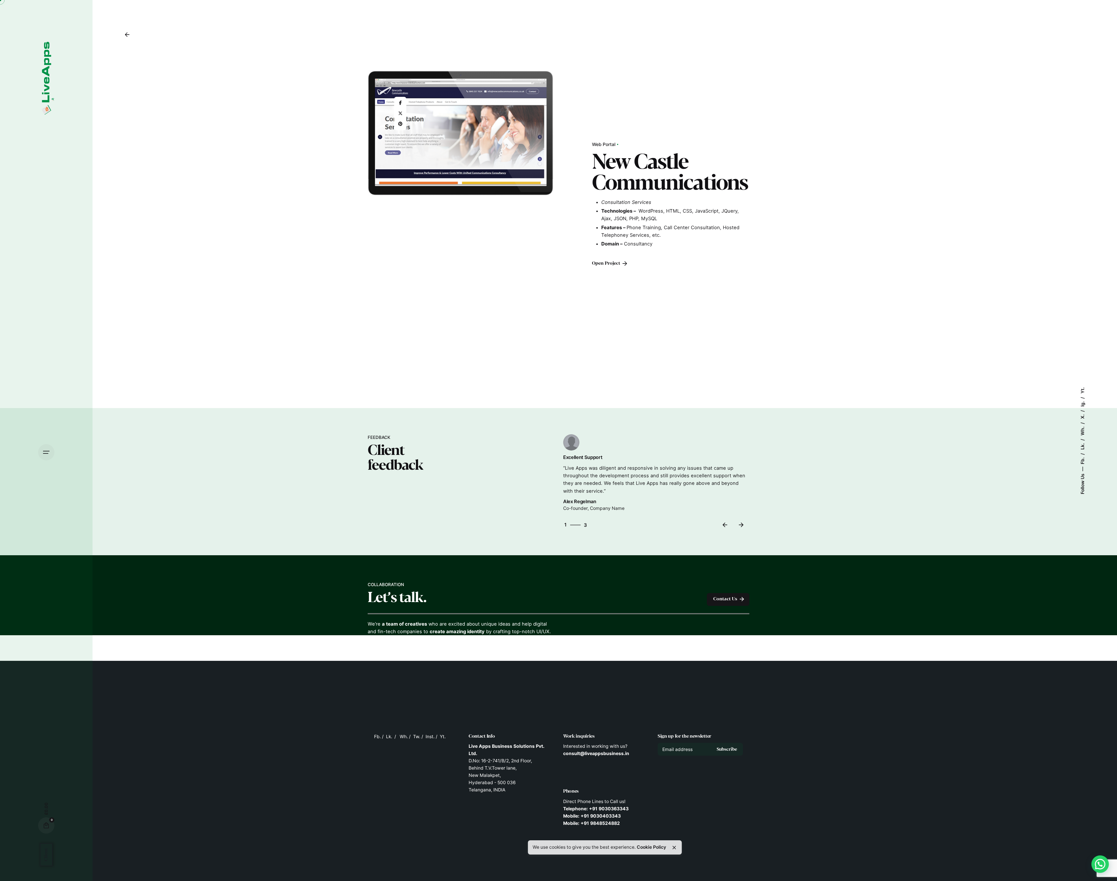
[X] (400, 113)
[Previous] (725, 525)
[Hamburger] (46, 452)
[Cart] (46, 825)
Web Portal (604, 144)
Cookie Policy (651, 847)
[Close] (674, 847)
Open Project (606, 263)
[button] (1100, 864)
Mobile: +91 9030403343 (592, 816)
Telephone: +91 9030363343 (596, 808)
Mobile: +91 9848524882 (591, 823)
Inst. (430, 736)
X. (1082, 416)
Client (46, 854)
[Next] (741, 525)
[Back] (127, 34)
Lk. (1082, 446)
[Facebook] (400, 103)
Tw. (416, 736)
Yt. (1082, 390)
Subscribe (727, 749)
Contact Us (725, 599)
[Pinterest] (400, 124)
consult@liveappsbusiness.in (596, 753)
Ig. (1082, 403)
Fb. (1082, 460)
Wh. (1082, 430)
